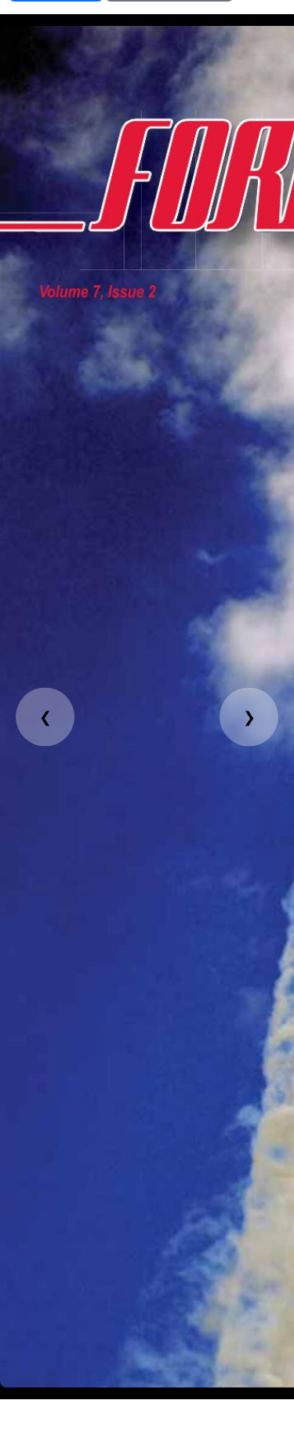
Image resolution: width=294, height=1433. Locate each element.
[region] (147, 706)
